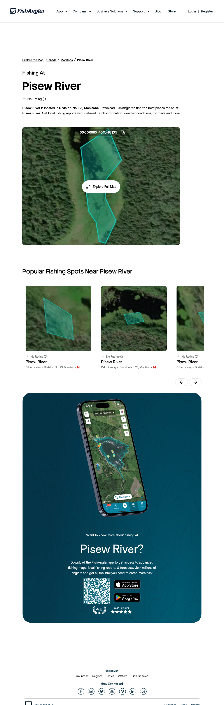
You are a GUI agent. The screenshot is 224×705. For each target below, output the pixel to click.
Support (139, 11)
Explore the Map (33, 60)
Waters (123, 676)
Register (207, 11)
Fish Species (139, 676)
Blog (158, 11)
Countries (82, 676)
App (59, 11)
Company (80, 11)
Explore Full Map (105, 186)
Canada (51, 60)
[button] (101, 186)
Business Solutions (109, 11)
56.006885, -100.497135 (98, 132)
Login (192, 11)
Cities (110, 676)
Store (172, 11)
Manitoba (67, 60)
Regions (97, 676)
